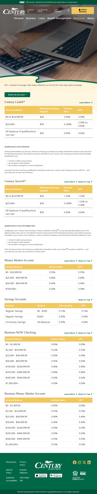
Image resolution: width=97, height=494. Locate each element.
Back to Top (84, 182)
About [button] (90, 18)
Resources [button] (79, 18)
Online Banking (83, 10)
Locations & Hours (42, 10)
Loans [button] (41, 18)
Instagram (79, 462)
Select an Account (16, 95)
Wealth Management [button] (59, 18)
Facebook (75, 462)
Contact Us (30, 10)
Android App (56, 476)
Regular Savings (14, 310)
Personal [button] (18, 18)
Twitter (84, 462)
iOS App (41, 476)
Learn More (84, 102)
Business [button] (31, 18)
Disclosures (11, 462)
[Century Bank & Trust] (14, 11)
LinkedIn (89, 462)
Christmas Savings (16, 322)
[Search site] (69, 10)
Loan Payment (57, 10)
